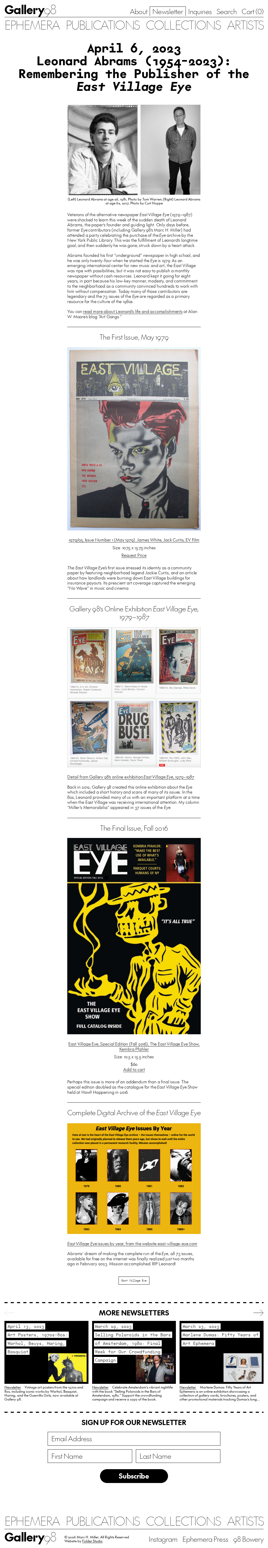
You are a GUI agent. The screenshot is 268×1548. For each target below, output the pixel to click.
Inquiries (200, 11)
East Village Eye (134, 1280)
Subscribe (134, 1475)
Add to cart (134, 1069)
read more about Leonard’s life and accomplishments (133, 311)
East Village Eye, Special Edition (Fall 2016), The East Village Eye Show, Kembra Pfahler (133, 1046)
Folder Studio (92, 1541)
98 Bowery (248, 1539)
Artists (245, 24)
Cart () (253, 11)
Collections (183, 24)
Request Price (134, 555)
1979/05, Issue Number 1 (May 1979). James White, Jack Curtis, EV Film (134, 539)
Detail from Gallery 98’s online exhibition (130, 776)
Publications (102, 24)
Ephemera (32, 24)
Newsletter (167, 11)
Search (227, 11)
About (138, 11)
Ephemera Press (205, 1539)
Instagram (163, 1539)
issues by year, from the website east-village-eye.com (132, 1243)
